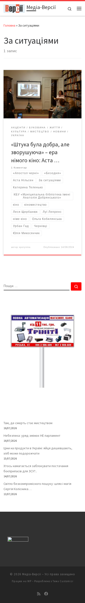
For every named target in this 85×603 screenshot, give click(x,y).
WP (29, 581)
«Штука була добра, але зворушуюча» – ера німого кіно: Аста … (40, 152)
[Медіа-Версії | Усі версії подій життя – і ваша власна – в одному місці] (14, 8)
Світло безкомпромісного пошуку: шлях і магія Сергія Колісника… (37, 486)
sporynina (24, 247)
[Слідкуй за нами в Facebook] (46, 594)
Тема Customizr (63, 581)
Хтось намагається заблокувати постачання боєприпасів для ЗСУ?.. (36, 468)
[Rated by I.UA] (18, 540)
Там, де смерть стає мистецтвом (28, 423)
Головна (9, 25)
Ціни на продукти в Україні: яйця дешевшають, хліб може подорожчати (38, 450)
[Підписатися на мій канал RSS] (38, 594)
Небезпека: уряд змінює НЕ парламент (32, 435)
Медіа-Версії (31, 574)
